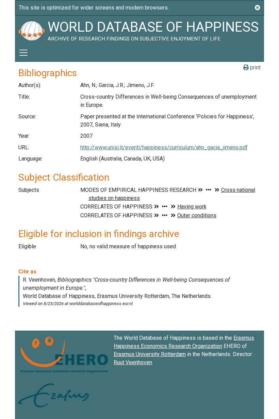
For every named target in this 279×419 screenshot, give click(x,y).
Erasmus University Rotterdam (150, 354)
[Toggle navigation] (23, 52)
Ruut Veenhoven (133, 362)
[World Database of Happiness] (31, 30)
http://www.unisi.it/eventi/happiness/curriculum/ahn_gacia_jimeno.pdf (164, 147)
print (255, 67)
